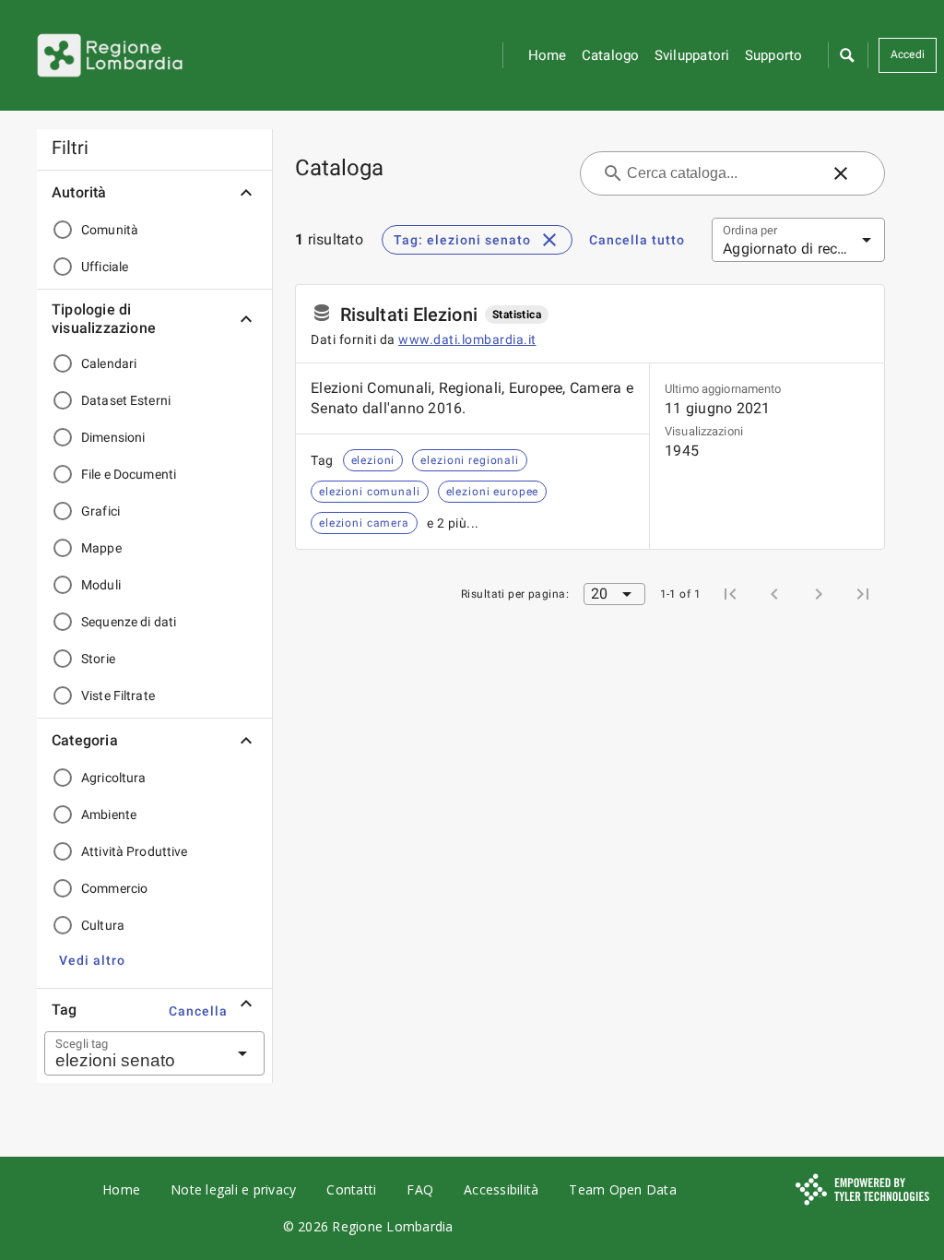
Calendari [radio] (108, 363)
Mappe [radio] (101, 548)
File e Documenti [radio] (128, 474)
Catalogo (611, 55)
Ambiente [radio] (108, 814)
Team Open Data (623, 1189)
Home (547, 55)
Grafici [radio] (100, 511)
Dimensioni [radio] (113, 437)
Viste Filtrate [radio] (118, 695)
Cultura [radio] (102, 925)
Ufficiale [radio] (104, 266)
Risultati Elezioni (409, 314)
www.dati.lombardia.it (467, 339)
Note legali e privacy (233, 1189)
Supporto (774, 55)
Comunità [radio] (109, 229)
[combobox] (131, 1053)
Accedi (908, 54)
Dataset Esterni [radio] (126, 400)
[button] (846, 55)
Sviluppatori (692, 55)
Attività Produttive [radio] (134, 851)
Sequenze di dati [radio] (128, 621)
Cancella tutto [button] (637, 239)
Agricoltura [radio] (113, 777)
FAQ (420, 1189)
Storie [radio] (98, 658)
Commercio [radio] (114, 888)
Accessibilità (501, 1189)
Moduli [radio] (101, 584)
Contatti (351, 1189)
